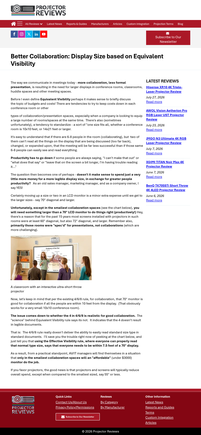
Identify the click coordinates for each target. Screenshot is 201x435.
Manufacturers (100, 24)
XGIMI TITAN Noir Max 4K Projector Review (165, 164)
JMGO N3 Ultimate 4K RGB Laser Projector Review (166, 140)
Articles (117, 24)
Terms (149, 412)
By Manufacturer (112, 407)
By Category (109, 402)
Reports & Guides (76, 24)
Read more (154, 101)
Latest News (54, 24)
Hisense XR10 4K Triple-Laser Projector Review (164, 89)
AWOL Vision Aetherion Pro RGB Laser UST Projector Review (166, 114)
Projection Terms (163, 24)
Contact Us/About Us (71, 402)
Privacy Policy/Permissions (75, 407)
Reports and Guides (159, 407)
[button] (168, 38)
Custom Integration (138, 24)
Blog (180, 24)
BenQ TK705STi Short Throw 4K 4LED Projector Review (167, 187)
